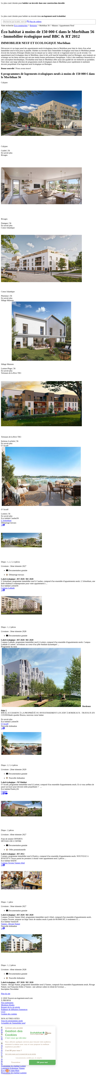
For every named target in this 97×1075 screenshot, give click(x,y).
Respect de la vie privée (10, 1007)
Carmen (4, 791)
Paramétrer (15, 1062)
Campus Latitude (8, 588)
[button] (7, 1070)
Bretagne (33, 26)
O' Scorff (4, 724)
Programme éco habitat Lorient (13, 1066)
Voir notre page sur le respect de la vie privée (20, 1054)
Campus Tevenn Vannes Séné (13, 863)
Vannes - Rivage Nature (10, 924)
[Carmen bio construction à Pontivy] (21, 819)
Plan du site (5, 994)
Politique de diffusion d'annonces (14, 1009)
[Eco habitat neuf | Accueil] (18, 12)
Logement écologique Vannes (13, 1068)
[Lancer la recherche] (28, 21)
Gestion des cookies (9, 1014)
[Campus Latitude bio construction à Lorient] (21, 615)
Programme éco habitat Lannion (14, 1073)
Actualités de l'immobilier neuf (13, 1023)
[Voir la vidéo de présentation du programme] (6, 794)
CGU (3, 1012)
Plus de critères (35, 21)
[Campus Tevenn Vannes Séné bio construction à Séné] (21, 890)
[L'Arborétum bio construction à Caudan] (21, 550)
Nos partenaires (7, 1003)
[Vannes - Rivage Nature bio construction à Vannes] (21, 953)
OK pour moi (42, 1062)
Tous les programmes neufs (12, 1021)
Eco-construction (21, 26)
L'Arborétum (6, 520)
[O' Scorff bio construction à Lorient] (21, 753)
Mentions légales (7, 1005)
